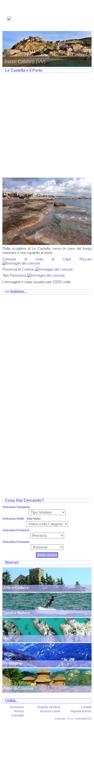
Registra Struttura (48, 707)
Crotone (28, 269)
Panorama (18, 275)
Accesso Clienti (50, 711)
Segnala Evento (80, 711)
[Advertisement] (47, 125)
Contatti (86, 707)
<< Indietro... (16, 292)
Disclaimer (17, 707)
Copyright (17, 715)
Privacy (19, 711)
